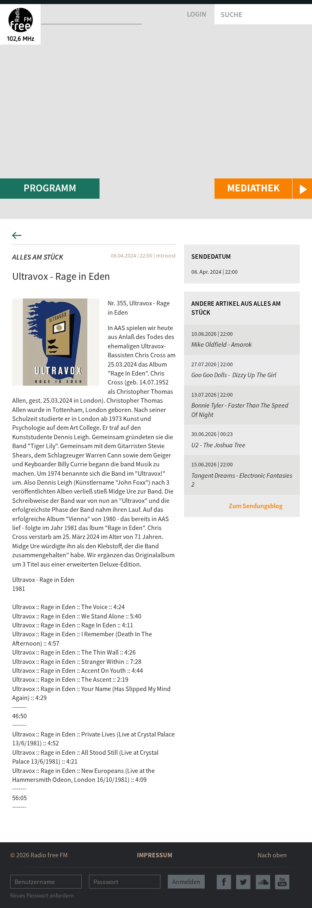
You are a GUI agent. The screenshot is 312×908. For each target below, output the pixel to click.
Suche (232, 14)
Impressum (154, 855)
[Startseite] (20, 24)
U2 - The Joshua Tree (218, 445)
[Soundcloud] (263, 882)
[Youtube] (282, 882)
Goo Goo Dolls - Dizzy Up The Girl (233, 375)
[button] (263, 188)
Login (196, 14)
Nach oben (272, 855)
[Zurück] (156, 238)
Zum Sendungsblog (255, 506)
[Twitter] (243, 882)
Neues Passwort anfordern (42, 895)
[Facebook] (224, 882)
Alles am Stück (37, 257)
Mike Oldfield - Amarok (221, 344)
